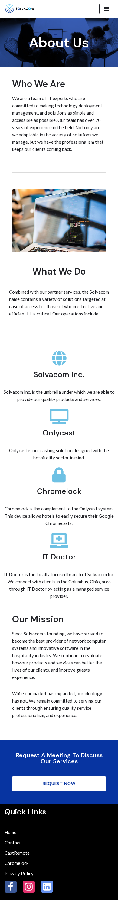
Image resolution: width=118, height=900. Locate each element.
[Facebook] (11, 887)
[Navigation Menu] (106, 9)
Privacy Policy (19, 873)
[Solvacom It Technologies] (21, 8)
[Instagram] (29, 887)
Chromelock (16, 863)
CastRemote (17, 853)
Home (10, 832)
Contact (13, 842)
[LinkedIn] (47, 887)
